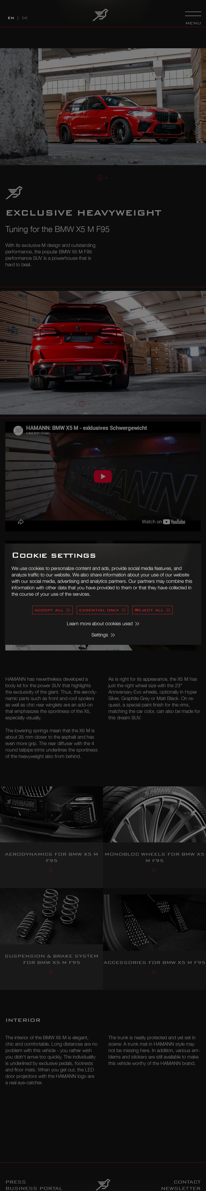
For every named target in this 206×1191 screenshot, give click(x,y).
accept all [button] (49, 609)
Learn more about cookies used (100, 623)
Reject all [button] (149, 609)
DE (25, 18)
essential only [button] (99, 609)
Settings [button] (99, 635)
